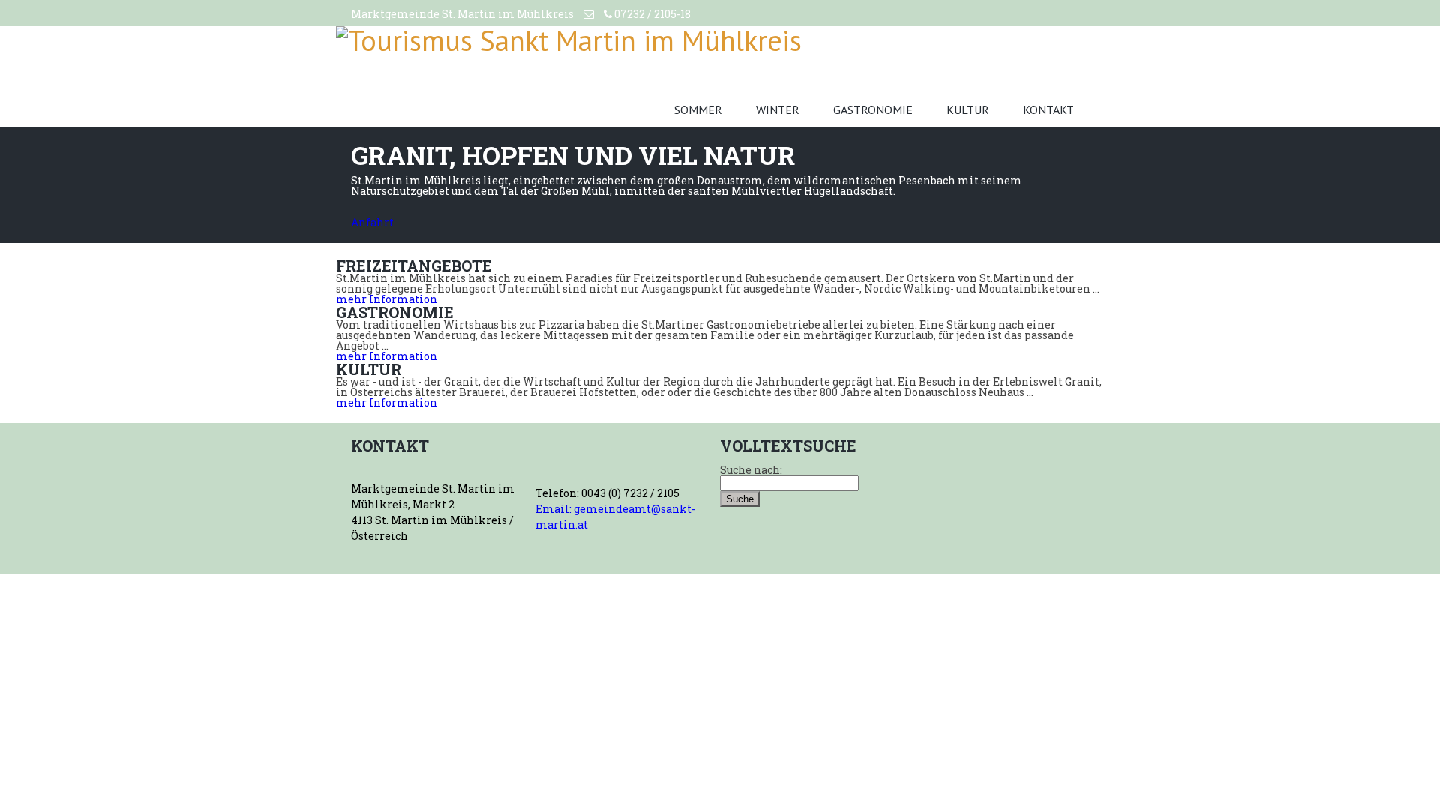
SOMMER (698, 109)
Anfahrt (372, 222)
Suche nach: (751, 470)
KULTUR (967, 109)
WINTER (778, 109)
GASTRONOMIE (873, 109)
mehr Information (386, 299)
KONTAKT (1048, 109)
